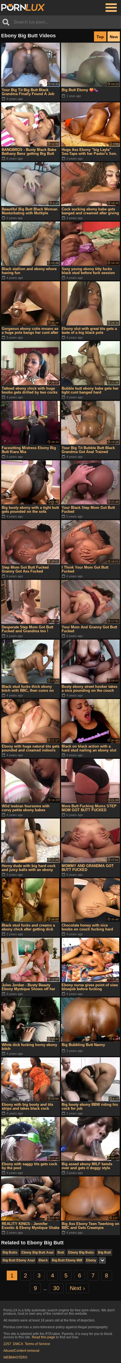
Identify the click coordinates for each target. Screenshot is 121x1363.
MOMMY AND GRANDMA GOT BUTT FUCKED (88, 868)
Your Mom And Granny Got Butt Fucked (89, 629)
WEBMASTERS (15, 1357)
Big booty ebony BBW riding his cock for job (90, 1106)
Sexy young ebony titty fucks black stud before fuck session (88, 271)
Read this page (43, 1337)
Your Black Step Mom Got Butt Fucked (88, 509)
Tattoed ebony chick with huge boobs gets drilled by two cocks (29, 390)
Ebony (91, 1260)
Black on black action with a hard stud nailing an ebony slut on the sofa (89, 748)
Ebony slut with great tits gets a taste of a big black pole (89, 331)
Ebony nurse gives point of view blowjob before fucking (90, 987)
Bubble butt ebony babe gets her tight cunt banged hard (90, 390)
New (114, 37)
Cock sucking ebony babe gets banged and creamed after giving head (90, 211)
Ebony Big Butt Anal (37, 1252)
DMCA (18, 1344)
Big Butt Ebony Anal (19, 1260)
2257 (7, 1344)
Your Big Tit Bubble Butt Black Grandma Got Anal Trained (88, 450)
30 (56, 1288)
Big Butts (10, 1252)
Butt (60, 1252)
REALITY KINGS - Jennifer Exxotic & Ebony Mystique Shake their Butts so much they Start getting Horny (30, 1226)
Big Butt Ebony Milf (67, 1260)
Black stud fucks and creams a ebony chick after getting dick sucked (28, 927)
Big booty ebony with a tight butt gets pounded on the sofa (30, 509)
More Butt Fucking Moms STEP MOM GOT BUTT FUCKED (89, 808)
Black (43, 1260)
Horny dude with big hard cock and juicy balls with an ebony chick (28, 868)
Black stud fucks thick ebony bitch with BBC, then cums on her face (28, 688)
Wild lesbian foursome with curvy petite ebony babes (26, 808)
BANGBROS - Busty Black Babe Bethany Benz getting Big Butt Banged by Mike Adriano (29, 152)
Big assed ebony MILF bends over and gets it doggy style (87, 1166)
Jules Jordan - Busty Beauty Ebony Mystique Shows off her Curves (28, 987)
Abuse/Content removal (21, 1351)
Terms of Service (37, 1344)
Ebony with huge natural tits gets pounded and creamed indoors (30, 748)
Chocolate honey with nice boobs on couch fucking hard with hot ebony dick (87, 927)
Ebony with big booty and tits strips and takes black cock (27, 1106)
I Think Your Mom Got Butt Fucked (85, 569)
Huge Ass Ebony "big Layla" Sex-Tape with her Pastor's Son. (89, 152)
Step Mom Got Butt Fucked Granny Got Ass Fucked (25, 569)
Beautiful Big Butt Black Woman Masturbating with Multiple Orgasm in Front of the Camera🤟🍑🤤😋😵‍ (29, 211)
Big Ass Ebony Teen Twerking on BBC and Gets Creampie (90, 1226)
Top (100, 37)
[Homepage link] (23, 7)
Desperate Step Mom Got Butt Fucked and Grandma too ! (27, 629)
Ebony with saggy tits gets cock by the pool (29, 1166)
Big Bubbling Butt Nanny (83, 1045)
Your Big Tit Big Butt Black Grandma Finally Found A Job (28, 92)
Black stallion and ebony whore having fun (29, 271)
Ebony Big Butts (81, 1252)
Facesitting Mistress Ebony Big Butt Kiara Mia (29, 450)
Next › (77, 1288)
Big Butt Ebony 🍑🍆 (80, 90)
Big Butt (104, 1252)
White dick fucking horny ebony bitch (29, 1047)
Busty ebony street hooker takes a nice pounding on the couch (89, 688)
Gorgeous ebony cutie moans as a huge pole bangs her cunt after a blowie (30, 331)
